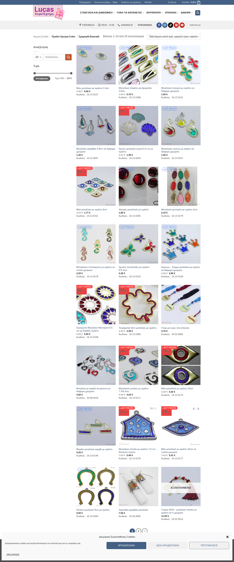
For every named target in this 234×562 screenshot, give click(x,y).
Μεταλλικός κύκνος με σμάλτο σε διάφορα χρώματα (177, 150)
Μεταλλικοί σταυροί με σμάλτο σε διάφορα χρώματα (177, 89)
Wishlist (148, 2)
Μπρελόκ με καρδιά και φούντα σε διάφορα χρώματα (93, 390)
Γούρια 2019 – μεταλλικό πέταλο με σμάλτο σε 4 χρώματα (179, 511)
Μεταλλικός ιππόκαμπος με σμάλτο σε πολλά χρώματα (95, 268)
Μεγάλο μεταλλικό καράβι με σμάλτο (94, 449)
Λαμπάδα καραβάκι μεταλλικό (133, 510)
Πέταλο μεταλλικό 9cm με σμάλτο (93, 510)
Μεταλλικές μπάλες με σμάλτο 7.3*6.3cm (134, 390)
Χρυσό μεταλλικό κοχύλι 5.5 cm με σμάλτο (136, 150)
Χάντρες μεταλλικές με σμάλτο (134, 209)
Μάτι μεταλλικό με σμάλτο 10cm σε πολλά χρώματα (178, 450)
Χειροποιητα (153, 12)
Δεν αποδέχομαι (167, 545)
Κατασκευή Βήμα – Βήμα (106, 2)
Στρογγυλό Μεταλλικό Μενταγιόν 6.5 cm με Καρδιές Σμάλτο (94, 329)
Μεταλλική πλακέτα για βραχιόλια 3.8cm (135, 89)
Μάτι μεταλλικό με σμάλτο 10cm (177, 388)
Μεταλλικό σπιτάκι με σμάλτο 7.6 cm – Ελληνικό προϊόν (138, 450)
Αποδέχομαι (126, 545)
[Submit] (68, 57)
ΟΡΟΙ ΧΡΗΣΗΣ (13, 554)
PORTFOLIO (195, 25)
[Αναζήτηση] (197, 12)
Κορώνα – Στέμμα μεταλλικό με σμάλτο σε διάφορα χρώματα (180, 268)
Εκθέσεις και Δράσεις (131, 2)
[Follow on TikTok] (170, 25)
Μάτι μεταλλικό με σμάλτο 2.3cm (92, 88)
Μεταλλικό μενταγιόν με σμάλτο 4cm (179, 209)
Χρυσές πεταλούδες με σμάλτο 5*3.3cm (134, 268)
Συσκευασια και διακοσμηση (96, 12)
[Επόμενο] (144, 531)
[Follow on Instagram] (164, 25)
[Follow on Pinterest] (176, 25)
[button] (227, 536)
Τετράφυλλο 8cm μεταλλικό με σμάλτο (137, 328)
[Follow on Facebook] (159, 25)
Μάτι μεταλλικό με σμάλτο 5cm (91, 209)
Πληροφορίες (85, 2)
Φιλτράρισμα (42, 78)
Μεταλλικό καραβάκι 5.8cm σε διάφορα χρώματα (95, 150)
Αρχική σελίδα (40, 36)
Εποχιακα (170, 12)
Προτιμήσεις (209, 545)
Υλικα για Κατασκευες (129, 12)
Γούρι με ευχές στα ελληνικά (175, 328)
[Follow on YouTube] (182, 25)
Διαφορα (186, 12)
